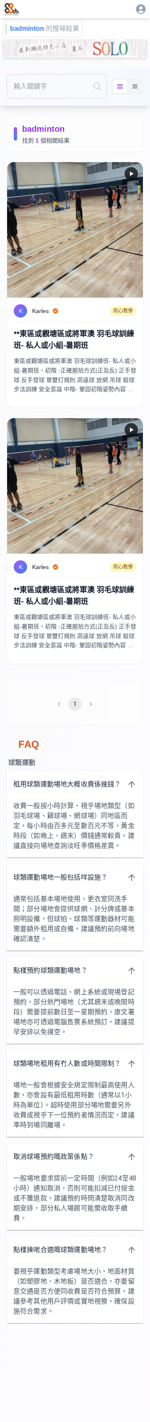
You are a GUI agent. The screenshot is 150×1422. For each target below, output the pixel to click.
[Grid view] (120, 86)
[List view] (135, 86)
